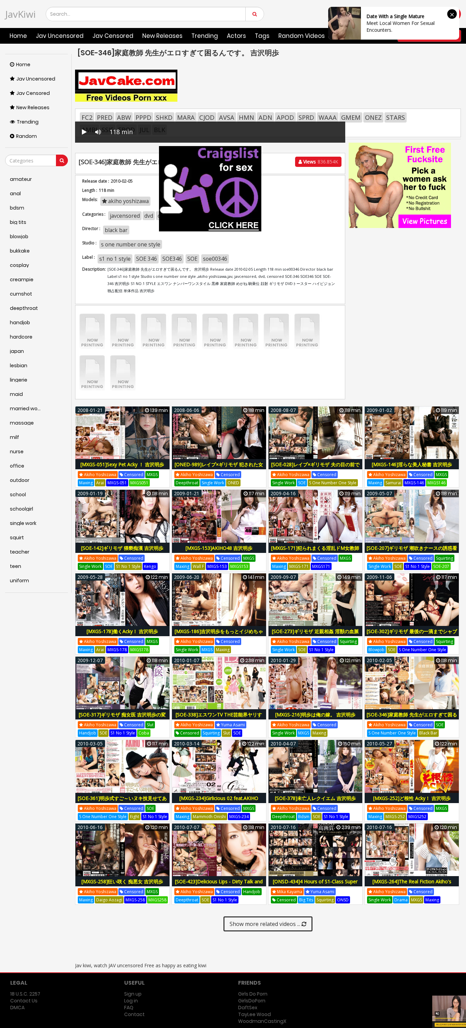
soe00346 (215, 258)
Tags (262, 36)
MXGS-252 (395, 816)
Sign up (133, 993)
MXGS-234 (239, 816)
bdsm (303, 816)
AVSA (226, 117)
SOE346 (172, 258)
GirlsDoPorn (251, 1000)
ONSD (343, 900)
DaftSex (247, 1007)
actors (236, 36)
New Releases (162, 36)
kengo (150, 566)
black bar (428, 733)
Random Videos (301, 36)
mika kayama (289, 892)
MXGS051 (139, 483)
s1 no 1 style (115, 258)
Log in (131, 1000)
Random (26, 136)
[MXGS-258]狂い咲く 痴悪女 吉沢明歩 (122, 881)
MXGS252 (417, 816)
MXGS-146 (414, 483)
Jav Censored (112, 36)
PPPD (143, 117)
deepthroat (187, 483)
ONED (233, 483)
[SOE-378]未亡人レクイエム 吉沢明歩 (315, 798)
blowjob (376, 650)
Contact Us (24, 1000)
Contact (134, 1014)
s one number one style (130, 244)
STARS (395, 117)
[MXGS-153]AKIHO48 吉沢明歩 (219, 548)
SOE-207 (441, 566)
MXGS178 (139, 650)
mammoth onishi (209, 816)
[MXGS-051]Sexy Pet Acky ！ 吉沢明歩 (122, 464)
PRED (105, 117)
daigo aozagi (109, 900)
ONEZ (373, 117)
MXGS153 (239, 566)
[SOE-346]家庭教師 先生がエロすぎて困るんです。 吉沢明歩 (412, 718)
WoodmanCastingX (262, 1021)
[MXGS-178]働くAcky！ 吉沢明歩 (122, 631)
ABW (124, 117)
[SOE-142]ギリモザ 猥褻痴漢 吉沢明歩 (122, 548)
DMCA (17, 1007)
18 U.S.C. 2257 (25, 993)
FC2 (87, 117)
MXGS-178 (117, 650)
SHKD (164, 117)
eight (134, 816)
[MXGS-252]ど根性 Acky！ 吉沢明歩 (412, 798)
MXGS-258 (135, 900)
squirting (444, 558)
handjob (87, 733)
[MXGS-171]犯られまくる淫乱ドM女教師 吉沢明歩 (315, 552)
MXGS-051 (117, 483)
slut (150, 725)
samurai (393, 483)
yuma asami (232, 725)
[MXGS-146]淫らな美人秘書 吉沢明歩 (412, 464)
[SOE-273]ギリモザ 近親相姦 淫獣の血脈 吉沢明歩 (315, 635)
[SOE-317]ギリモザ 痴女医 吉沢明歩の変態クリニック (122, 718)
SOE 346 (146, 258)
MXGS (152, 474)
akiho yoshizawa (99, 474)
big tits (306, 900)
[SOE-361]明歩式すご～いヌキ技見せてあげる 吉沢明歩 (122, 802)
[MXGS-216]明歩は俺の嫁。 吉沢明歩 (315, 714)
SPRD (306, 117)
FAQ (128, 1007)
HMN (246, 117)
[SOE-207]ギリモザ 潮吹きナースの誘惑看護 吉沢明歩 (412, 552)
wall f (198, 566)
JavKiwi (20, 14)
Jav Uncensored (60, 36)
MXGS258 (157, 900)
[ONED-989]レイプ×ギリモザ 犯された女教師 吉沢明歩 (219, 468)
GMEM (351, 117)
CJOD (207, 117)
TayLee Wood (254, 1014)
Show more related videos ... (266, 924)
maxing (86, 483)
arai (100, 483)
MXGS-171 (299, 566)
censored (133, 474)
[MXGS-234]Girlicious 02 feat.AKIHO (218, 798)
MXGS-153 (217, 566)
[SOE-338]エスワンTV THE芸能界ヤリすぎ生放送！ (219, 718)
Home (18, 36)
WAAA (328, 117)
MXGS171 (321, 566)
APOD (285, 117)
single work (213, 483)
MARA (186, 117)
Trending (204, 36)
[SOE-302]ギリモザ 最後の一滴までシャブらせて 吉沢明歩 (412, 635)
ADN (265, 117)
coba (144, 733)
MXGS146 (436, 483)
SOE (192, 258)
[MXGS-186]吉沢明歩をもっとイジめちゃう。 (219, 635)
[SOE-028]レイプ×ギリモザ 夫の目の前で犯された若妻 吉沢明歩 (315, 468)
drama (401, 900)
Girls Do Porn (252, 993)
